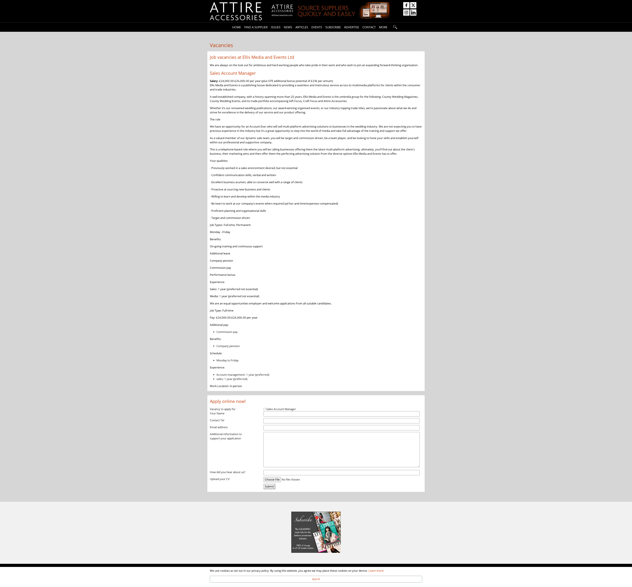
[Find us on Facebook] (406, 5)
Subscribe (333, 27)
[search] (395, 27)
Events (316, 27)
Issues (275, 27)
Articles (301, 27)
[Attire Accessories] (236, 11)
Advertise (351, 27)
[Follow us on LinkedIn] (413, 13)
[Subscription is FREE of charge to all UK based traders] (330, 17)
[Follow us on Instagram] (406, 13)
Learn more (376, 571)
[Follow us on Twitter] (413, 5)
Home (236, 27)
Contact (369, 27)
